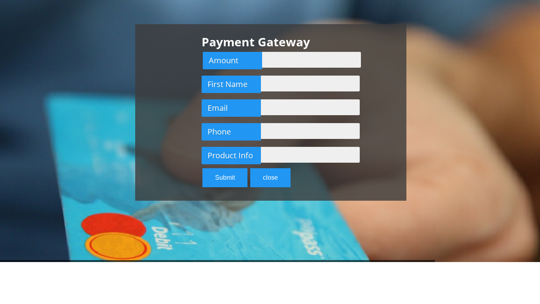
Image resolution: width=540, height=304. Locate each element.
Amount (223, 60)
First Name (227, 84)
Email (218, 108)
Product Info (230, 155)
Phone (219, 131)
